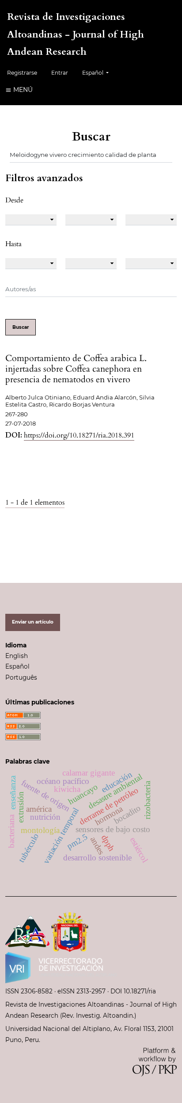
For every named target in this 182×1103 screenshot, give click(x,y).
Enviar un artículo (32, 622)
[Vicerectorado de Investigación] (61, 966)
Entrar (59, 72)
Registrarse (22, 72)
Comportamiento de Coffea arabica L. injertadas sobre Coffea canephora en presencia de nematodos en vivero (76, 368)
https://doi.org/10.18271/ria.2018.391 (79, 435)
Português (21, 677)
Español (17, 666)
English (16, 655)
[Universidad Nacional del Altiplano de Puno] (69, 931)
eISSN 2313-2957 (81, 991)
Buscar (20, 327)
